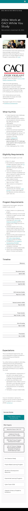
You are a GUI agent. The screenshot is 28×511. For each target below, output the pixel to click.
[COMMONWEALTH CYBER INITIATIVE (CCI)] (11, 6)
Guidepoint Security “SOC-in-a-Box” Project (14, 434)
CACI (19, 57)
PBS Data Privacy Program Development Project (14, 440)
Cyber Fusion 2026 (10, 484)
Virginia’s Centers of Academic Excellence (13, 491)
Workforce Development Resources (12, 471)
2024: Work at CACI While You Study (11, 10)
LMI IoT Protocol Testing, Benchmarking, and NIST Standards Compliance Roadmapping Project (14, 448)
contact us (9, 402)
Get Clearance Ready (10, 458)
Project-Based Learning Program (14, 464)
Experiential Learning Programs (13, 478)
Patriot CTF (14, 138)
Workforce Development (11, 103)
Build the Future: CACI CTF (14, 429)
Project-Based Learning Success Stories (14, 417)
